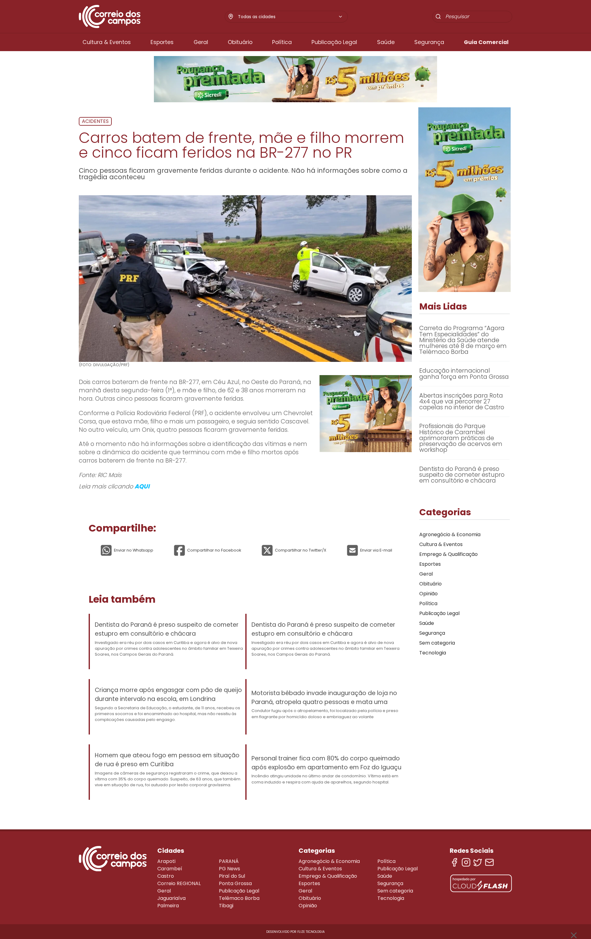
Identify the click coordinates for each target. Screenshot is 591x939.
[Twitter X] (477, 862)
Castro (165, 876)
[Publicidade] (295, 79)
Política (282, 42)
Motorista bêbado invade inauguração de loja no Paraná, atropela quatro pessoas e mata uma (324, 697)
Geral (201, 42)
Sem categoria (437, 642)
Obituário (240, 42)
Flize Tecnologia (311, 931)
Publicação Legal (334, 42)
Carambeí (169, 868)
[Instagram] (466, 862)
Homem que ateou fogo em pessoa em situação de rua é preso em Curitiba (167, 759)
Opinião (428, 593)
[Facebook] (454, 862)
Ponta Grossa (235, 883)
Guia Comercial (486, 42)
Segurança (429, 42)
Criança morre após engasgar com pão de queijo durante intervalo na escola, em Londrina (168, 694)
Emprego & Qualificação (448, 554)
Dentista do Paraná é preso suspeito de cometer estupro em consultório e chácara (167, 629)
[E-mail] (489, 862)
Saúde (386, 42)
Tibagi (226, 905)
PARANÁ (229, 861)
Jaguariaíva (171, 898)
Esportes (162, 42)
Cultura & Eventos (106, 42)
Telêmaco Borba (239, 898)
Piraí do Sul (232, 876)
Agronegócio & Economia (449, 534)
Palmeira (168, 905)
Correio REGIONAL (179, 883)
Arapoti (166, 861)
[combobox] (290, 16)
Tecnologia (432, 652)
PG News (229, 868)
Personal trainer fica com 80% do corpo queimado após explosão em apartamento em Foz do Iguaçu (326, 762)
